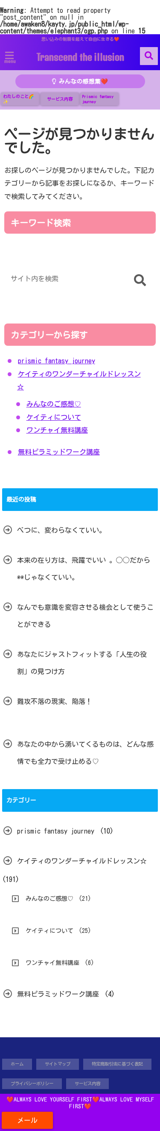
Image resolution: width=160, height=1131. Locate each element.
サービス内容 (60, 99)
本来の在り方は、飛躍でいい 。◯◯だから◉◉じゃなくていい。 (83, 569)
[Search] (139, 280)
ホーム (17, 1064)
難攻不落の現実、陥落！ (54, 701)
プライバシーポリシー (32, 1083)
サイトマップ (57, 1064)
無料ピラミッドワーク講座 (59, 451)
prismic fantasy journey (56, 360)
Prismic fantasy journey (97, 99)
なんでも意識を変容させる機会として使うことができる (85, 616)
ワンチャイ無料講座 (57, 430)
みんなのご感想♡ (53, 404)
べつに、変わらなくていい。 (61, 530)
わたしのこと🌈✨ (18, 99)
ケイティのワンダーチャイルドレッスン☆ (82, 861)
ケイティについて (53, 417)
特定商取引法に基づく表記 (117, 1064)
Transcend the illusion (80, 57)
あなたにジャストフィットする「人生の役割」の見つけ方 (82, 663)
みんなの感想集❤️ (82, 81)
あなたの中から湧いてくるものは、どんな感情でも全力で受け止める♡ (85, 753)
